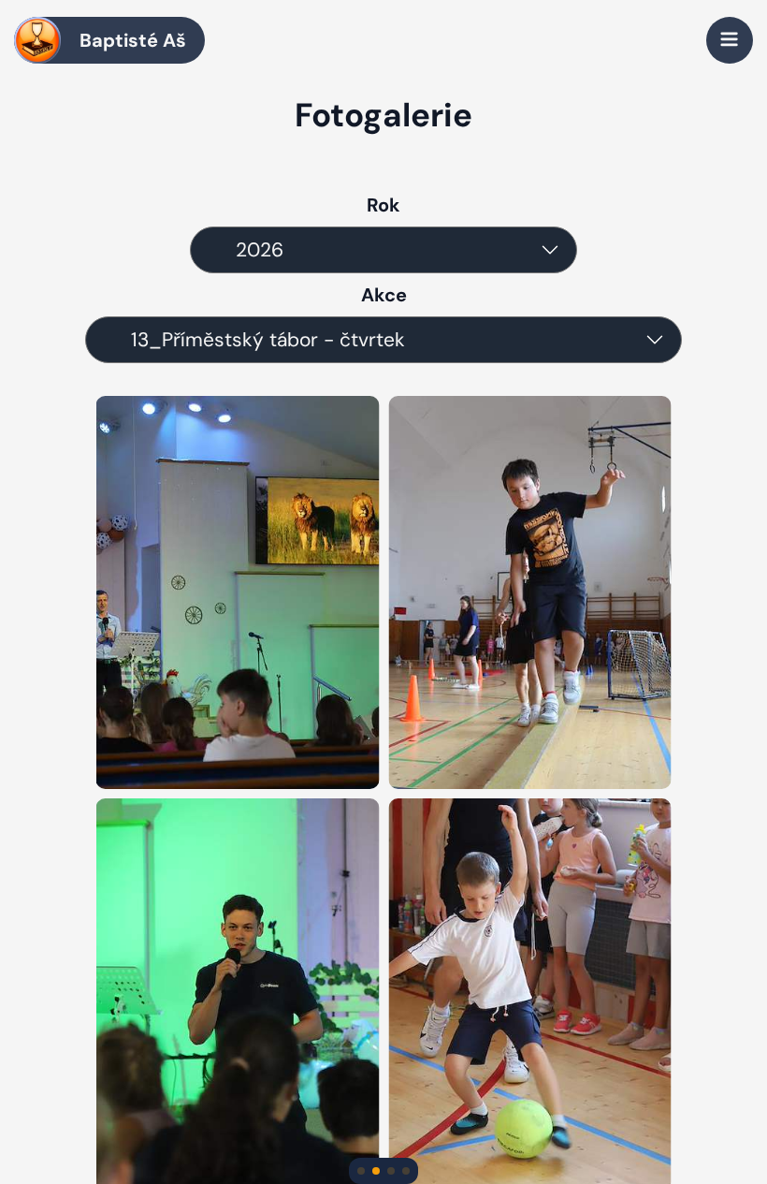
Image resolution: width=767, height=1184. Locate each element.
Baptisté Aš (133, 40)
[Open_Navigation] (729, 40)
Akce (384, 295)
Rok (383, 205)
